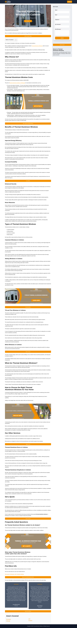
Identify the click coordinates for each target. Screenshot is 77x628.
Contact (69, 1)
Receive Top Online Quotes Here (28, 577)
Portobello (18, 574)
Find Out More (28, 307)
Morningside (7, 574)
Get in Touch (28, 351)
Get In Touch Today (28, 36)
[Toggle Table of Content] (15, 40)
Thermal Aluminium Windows (37, 45)
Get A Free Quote (28, 611)
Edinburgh (12, 574)
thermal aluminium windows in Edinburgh (17, 82)
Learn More (28, 180)
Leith (15, 574)
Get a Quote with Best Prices (28, 123)
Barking (22, 574)
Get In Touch (62, 44)
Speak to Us (28, 444)
